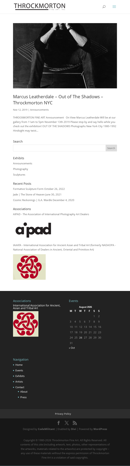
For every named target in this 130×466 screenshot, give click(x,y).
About (23, 391)
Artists (19, 381)
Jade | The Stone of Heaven (29, 194)
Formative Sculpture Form (28, 189)
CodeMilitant (46, 429)
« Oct (72, 347)
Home (19, 364)
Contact (19, 387)
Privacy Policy (63, 413)
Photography (20, 169)
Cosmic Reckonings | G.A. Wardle (32, 200)
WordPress (100, 429)
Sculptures (19, 174)
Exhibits (20, 376)
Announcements (39, 109)
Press (23, 397)
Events (19, 370)
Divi (73, 429)
